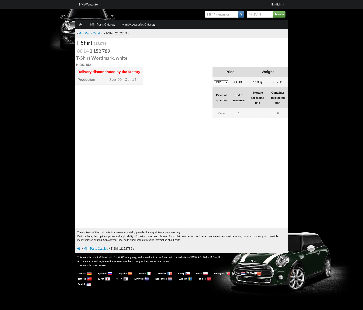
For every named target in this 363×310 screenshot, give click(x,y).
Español (123, 273)
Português (219, 273)
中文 (254, 273)
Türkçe (202, 279)
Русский (102, 273)
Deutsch (82, 273)
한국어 (119, 279)
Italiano (142, 273)
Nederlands (161, 279)
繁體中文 (82, 279)
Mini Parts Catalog (102, 24)
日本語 (101, 279)
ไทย (238, 273)
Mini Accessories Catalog (138, 24)
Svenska (183, 279)
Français (162, 273)
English (81, 284)
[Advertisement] (181, 145)
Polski (199, 273)
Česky (181, 273)
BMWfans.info (88, 4)
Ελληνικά (138, 279)
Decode (279, 14)
